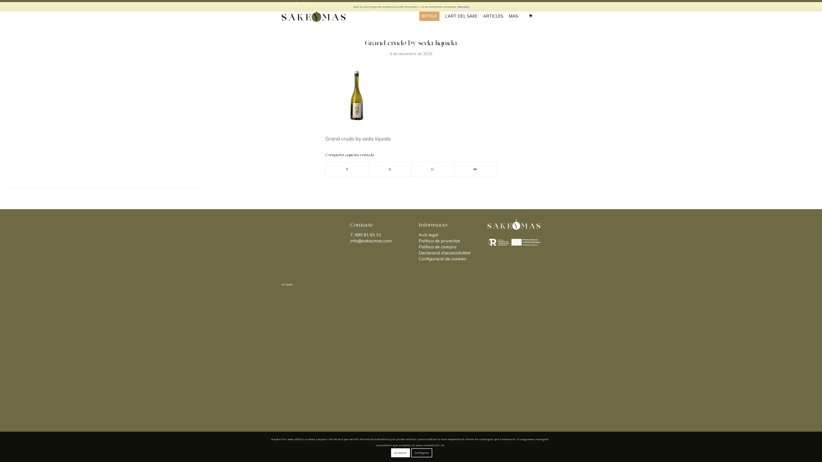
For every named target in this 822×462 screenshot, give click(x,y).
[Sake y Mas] (313, 16)
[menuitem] (429, 16)
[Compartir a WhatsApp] (432, 169)
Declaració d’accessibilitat (445, 252)
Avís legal (428, 234)
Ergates (289, 284)
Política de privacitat (439, 240)
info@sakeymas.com (371, 240)
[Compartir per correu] (475, 169)
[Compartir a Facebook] (347, 169)
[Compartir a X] (390, 169)
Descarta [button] (463, 6)
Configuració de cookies (442, 258)
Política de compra (437, 246)
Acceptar (400, 452)
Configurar (422, 452)
